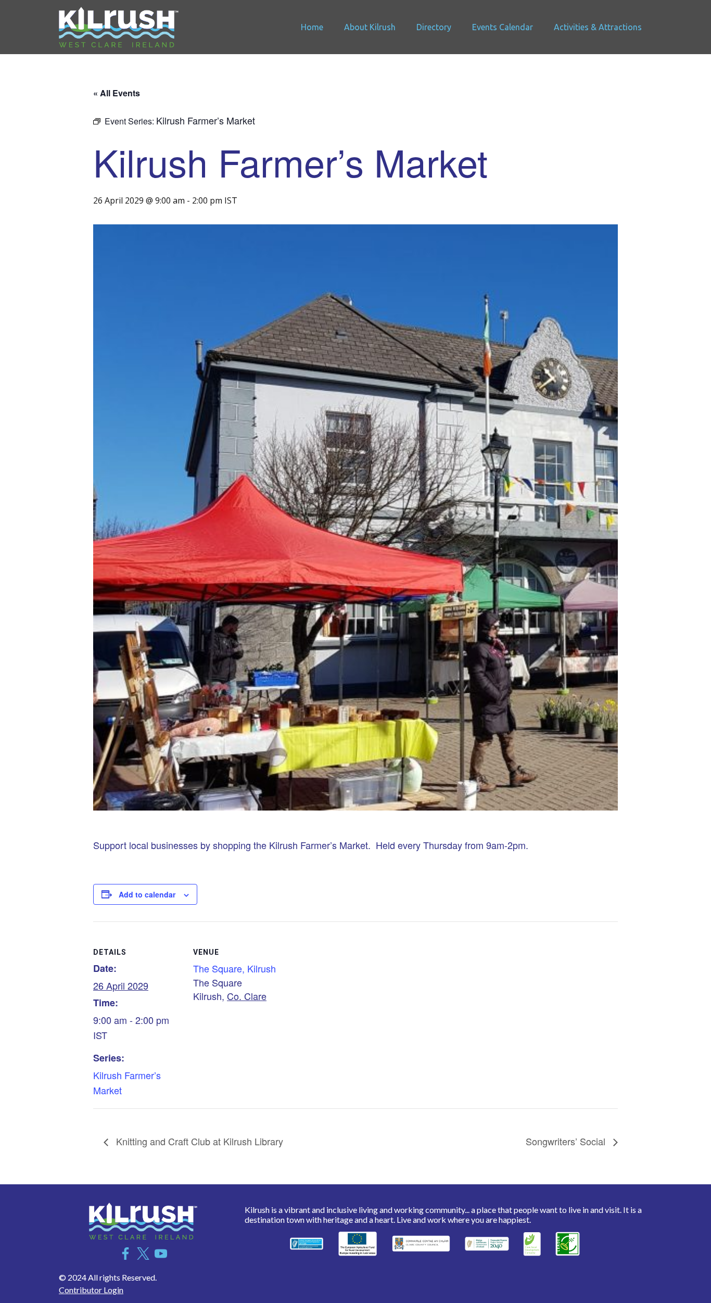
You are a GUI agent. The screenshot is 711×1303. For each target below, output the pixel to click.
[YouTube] (161, 1253)
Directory (433, 27)
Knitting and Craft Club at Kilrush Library (198, 1141)
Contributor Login (91, 1290)
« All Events (116, 93)
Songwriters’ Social (567, 1141)
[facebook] (125, 1253)
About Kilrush (370, 27)
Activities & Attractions (598, 27)
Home (312, 27)
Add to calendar (147, 894)
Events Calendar (502, 27)
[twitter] (143, 1253)
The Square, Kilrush (234, 968)
